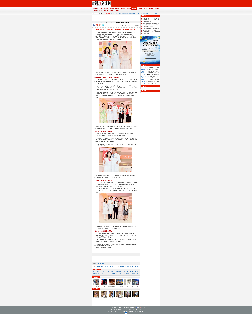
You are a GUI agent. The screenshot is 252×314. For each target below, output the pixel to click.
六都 (147, 13)
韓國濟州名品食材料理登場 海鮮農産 (119, 273)
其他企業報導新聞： (97, 269)
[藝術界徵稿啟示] (150, 63)
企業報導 (134, 8)
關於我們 (123, 307)
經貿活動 (102, 263)
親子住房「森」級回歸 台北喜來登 (135, 273)
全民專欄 (157, 8)
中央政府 (144, 13)
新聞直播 (95, 10)
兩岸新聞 (117, 8)
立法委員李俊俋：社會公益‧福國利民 (151, 24)
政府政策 (133, 13)
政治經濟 (112, 8)
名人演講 (100, 8)
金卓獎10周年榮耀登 (135, 287)
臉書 (138, 307)
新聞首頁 (95, 8)
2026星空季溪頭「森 (119, 287)
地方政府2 (155, 13)
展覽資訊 (121, 13)
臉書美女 (144, 90)
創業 (141, 13)
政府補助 (137, 13)
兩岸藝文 (123, 8)
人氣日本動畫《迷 (103, 287)
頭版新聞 (106, 8)
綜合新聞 (151, 8)
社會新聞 (140, 8)
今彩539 (111, 10)
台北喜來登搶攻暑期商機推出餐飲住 (96, 273)
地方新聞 (146, 8)
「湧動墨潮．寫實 (127, 287)
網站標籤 (119, 307)
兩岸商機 (112, 13)
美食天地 (100, 10)
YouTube (143, 307)
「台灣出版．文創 (96, 287)
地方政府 (150, 13)
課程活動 (106, 10)
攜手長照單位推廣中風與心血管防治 (127, 273)
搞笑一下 (144, 86)
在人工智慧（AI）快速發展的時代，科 (111, 273)
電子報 (117, 10)
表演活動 (129, 13)
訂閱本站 (109, 307)
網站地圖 (114, 307)
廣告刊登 (133, 307)
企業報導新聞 (100, 22)
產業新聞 (129, 8)
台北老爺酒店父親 (111, 287)
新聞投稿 (128, 307)
